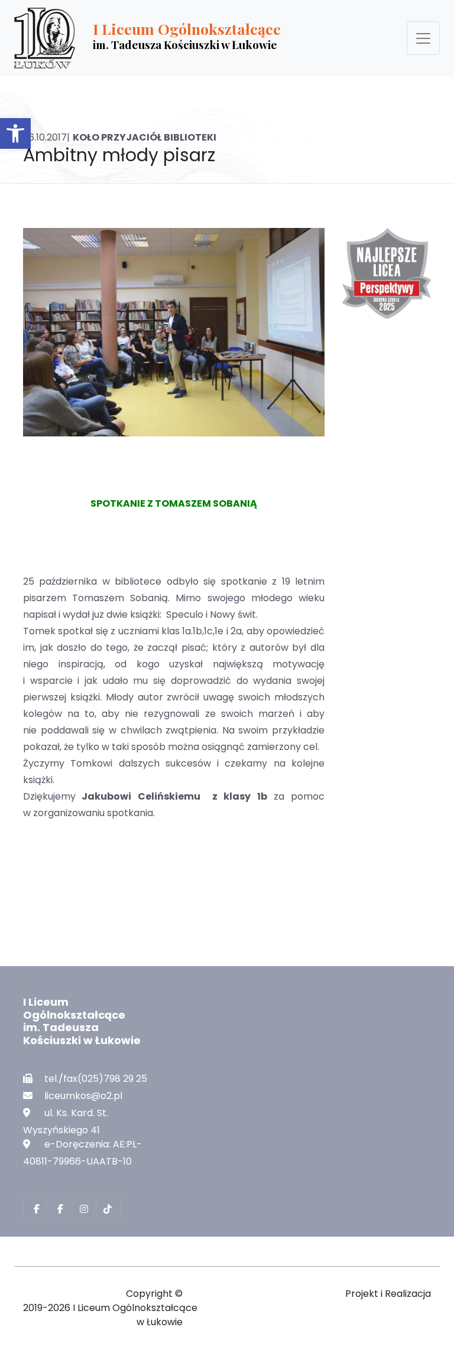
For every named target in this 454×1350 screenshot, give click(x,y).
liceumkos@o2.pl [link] (83, 1096)
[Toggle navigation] (423, 38)
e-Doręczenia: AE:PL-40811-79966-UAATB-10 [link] (82, 1152)
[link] (15, 133)
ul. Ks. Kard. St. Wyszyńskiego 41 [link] (65, 1121)
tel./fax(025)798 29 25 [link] (95, 1078)
